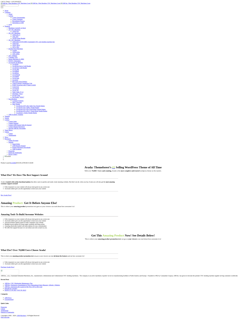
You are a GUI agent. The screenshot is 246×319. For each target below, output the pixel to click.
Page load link (5, 317)
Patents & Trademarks (7, 312)
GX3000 (13, 163)
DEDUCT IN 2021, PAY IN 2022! (15, 290)
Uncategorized (9, 299)
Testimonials (4, 310)
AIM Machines (21, 315)
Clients (3, 309)
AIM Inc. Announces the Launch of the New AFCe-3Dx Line (23, 287)
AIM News (8, 298)
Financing (4, 307)
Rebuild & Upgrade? (11, 288)
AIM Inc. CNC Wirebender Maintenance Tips (18, 283)
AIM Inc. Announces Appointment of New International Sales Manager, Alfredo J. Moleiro (32, 285)
